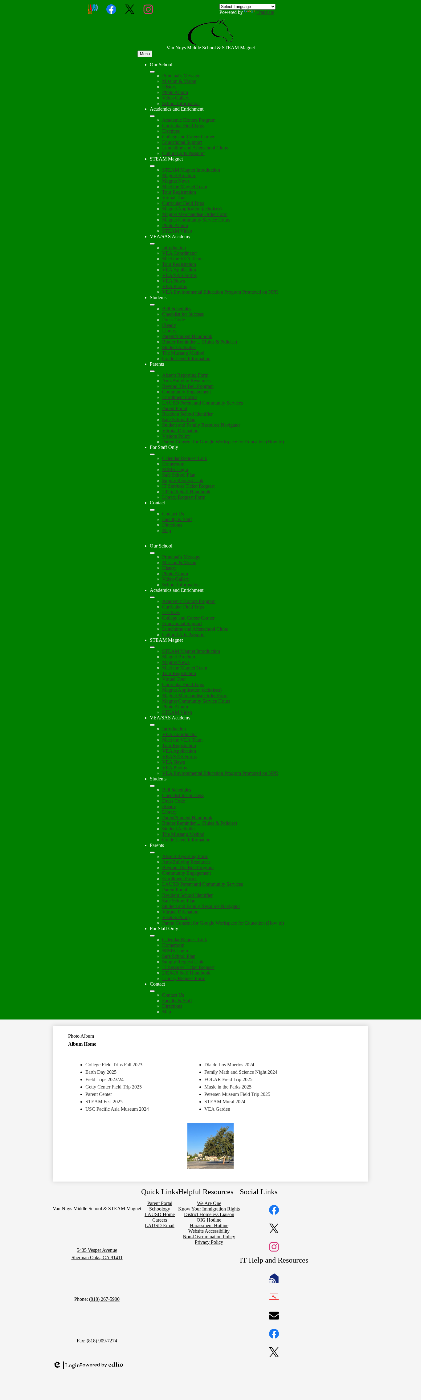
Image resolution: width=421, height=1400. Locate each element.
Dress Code (173, 319)
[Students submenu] (152, 305)
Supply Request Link (182, 480)
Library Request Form (183, 497)
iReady (169, 325)
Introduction (174, 247)
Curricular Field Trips (183, 125)
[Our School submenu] (152, 72)
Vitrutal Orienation (180, 430)
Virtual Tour (174, 197)
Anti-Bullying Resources (186, 380)
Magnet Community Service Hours (196, 219)
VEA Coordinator (179, 253)
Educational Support (182, 142)
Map (166, 530)
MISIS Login (175, 469)
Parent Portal (174, 408)
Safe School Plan (178, 419)
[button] (152, 553)
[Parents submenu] (152, 371)
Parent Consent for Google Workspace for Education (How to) (223, 441)
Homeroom (173, 463)
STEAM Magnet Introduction (191, 170)
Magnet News (176, 181)
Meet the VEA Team (182, 258)
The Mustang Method (183, 353)
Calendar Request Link (184, 458)
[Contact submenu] (152, 510)
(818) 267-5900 (104, 1299)
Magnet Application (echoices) (192, 208)
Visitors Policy (176, 436)
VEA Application (179, 269)
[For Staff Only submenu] (152, 454)
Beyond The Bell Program (188, 386)
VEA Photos (174, 286)
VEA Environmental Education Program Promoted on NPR (220, 292)
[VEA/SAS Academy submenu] (152, 244)
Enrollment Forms (179, 397)
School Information (181, 103)
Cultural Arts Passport (183, 153)
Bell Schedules (176, 308)
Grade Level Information (186, 358)
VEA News (173, 280)
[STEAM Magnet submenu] (152, 166)
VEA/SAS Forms (179, 275)
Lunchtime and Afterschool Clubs (195, 147)
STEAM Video (177, 231)
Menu (145, 53)
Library (169, 330)
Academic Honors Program (188, 120)
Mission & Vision (179, 81)
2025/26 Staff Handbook (186, 491)
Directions (172, 524)
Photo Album (175, 92)
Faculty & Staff (177, 519)
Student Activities (179, 347)
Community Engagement (186, 391)
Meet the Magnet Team (184, 186)
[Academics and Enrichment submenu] (152, 116)
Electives (171, 131)
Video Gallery (176, 97)
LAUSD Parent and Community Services (202, 402)
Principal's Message (181, 75)
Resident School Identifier (187, 414)
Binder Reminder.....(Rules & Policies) (199, 341)
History (169, 86)
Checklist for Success (183, 314)
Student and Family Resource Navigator (201, 425)
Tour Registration (179, 192)
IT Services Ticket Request (188, 486)
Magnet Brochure (179, 175)
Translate (265, 12)
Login (66, 1365)
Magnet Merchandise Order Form (194, 214)
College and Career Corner (188, 136)
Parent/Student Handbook (187, 336)
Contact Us (173, 513)
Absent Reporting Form (185, 375)
